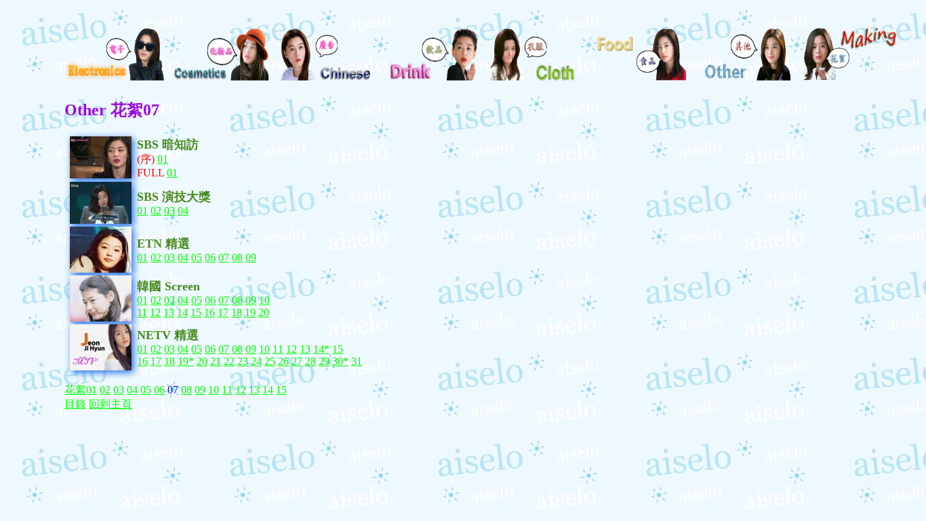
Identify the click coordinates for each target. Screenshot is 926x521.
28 (310, 361)
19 (250, 312)
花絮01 (80, 389)
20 (263, 312)
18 (236, 312)
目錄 (75, 404)
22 (229, 361)
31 (356, 361)
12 (155, 312)
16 (209, 312)
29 (324, 361)
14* (321, 349)
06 (210, 257)
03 (169, 210)
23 (242, 361)
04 (183, 210)
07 (223, 257)
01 (162, 159)
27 (296, 361)
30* (340, 361)
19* (186, 361)
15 (195, 312)
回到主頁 (110, 404)
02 (155, 210)
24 (256, 361)
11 (142, 312)
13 (168, 312)
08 (237, 257)
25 (269, 361)
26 (283, 361)
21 (215, 361)
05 (196, 257)
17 (223, 312)
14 (182, 312)
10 (264, 300)
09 (250, 257)
